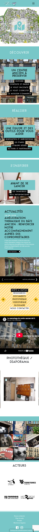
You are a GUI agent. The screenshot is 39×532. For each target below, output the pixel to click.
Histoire (19, 81)
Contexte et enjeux (19, 84)
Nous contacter (19, 308)
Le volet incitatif (19, 87)
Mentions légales (19, 523)
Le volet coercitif (19, 90)
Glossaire (19, 305)
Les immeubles (19, 191)
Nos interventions (19, 195)
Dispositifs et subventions (19, 139)
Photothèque (20, 299)
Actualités (14, 211)
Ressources (19, 293)
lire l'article (13, 251)
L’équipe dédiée (19, 145)
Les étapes (19, 142)
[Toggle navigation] (33, 3)
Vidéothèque (19, 302)
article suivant (9, 279)
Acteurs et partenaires (19, 149)
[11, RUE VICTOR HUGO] (6, 380)
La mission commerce (19, 94)
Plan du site (19, 518)
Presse (19, 520)
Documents (19, 296)
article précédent (29, 279)
